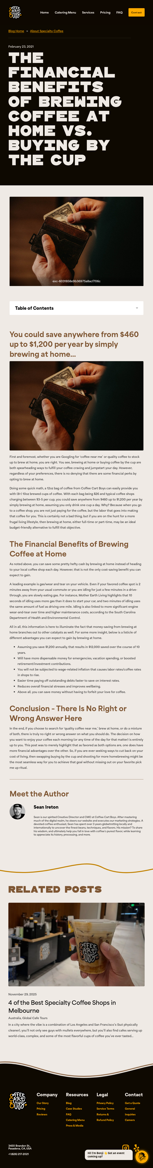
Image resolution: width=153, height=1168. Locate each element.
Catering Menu (65, 12)
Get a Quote (132, 1103)
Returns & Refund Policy (105, 1117)
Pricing (105, 12)
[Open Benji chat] (141, 1156)
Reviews (42, 1114)
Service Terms (105, 1108)
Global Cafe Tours (34, 1018)
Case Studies (74, 1108)
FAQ (119, 12)
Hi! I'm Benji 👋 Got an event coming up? (106, 1154)
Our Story (43, 1103)
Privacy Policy (105, 1103)
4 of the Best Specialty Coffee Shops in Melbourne (62, 1006)
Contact (136, 12)
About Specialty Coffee (46, 31)
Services (88, 12)
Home (44, 12)
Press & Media (74, 1125)
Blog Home (16, 31)
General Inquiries (130, 1111)
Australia (14, 1018)
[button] (76, 308)
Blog (69, 1103)
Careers (130, 1120)
